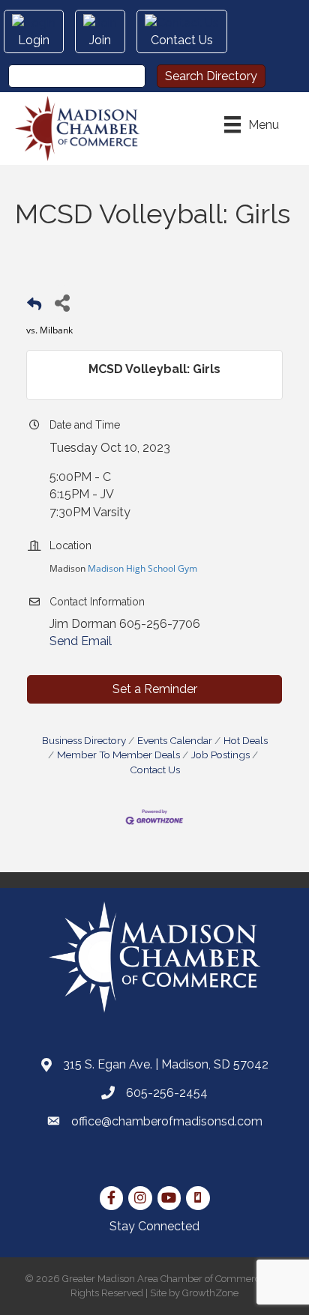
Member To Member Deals (118, 755)
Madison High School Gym (141, 568)
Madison (68, 568)
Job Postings (220, 755)
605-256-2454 (167, 1093)
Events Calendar (174, 740)
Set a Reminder (154, 689)
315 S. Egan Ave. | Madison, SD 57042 (165, 1064)
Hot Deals (246, 740)
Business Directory (84, 740)
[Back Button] (34, 306)
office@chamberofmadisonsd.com (166, 1121)
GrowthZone (210, 1293)
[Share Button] (62, 302)
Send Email (81, 641)
